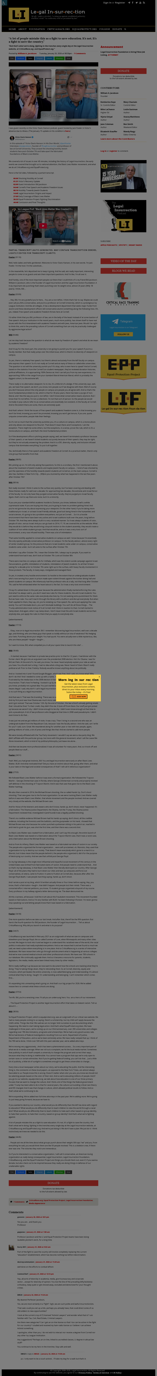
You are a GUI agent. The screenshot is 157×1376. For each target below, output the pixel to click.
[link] (78, 677)
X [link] (99, 676)
